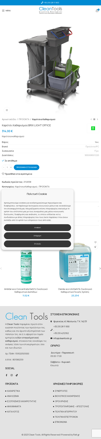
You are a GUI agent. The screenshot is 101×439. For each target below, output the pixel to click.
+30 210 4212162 (61, 333)
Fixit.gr (76, 434)
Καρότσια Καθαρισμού (43, 119)
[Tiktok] (16, 375)
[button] (95, 247)
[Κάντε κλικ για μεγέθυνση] (7, 110)
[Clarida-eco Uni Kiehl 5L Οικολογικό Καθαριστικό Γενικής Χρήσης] (75, 262)
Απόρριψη (37, 236)
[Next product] (97, 119)
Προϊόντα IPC (92, 146)
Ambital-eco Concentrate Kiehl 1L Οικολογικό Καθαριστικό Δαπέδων (26, 290)
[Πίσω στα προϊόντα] (94, 119)
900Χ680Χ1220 (92, 155)
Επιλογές (37, 244)
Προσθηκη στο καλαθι (26, 167)
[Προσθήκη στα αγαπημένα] (95, 242)
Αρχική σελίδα (9, 119)
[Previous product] (91, 119)
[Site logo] (50, 10)
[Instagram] (11, 375)
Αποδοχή (37, 227)
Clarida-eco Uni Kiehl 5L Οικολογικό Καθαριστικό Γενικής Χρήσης (75, 290)
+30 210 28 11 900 (51, 2)
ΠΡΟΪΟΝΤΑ (24, 119)
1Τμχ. (96, 150)
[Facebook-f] (6, 375)
